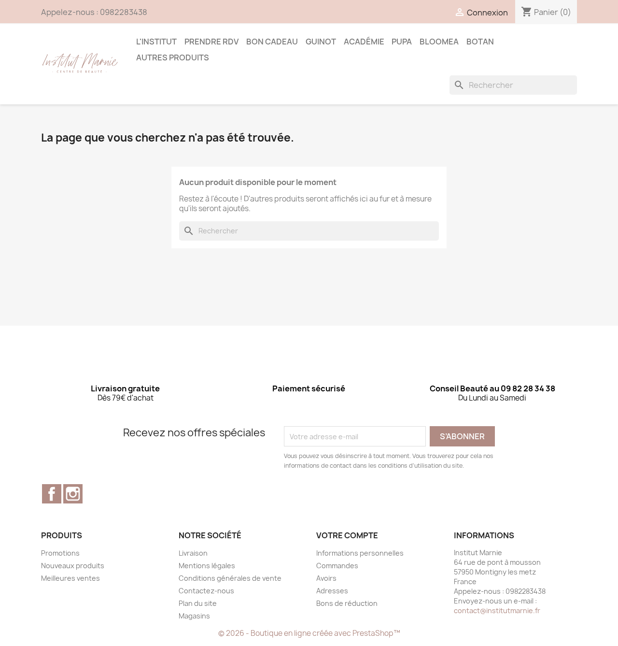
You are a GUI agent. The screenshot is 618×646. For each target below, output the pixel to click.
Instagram (73, 493)
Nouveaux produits (72, 565)
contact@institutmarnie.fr (497, 610)
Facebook (51, 493)
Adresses (332, 590)
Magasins (194, 615)
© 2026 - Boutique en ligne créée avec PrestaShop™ (309, 633)
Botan (480, 41)
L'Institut (156, 41)
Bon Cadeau (272, 41)
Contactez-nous (206, 590)
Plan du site (198, 603)
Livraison (193, 553)
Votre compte (347, 535)
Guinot (321, 41)
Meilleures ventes (70, 578)
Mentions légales (207, 565)
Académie (364, 41)
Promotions (60, 553)
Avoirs (326, 578)
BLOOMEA (439, 41)
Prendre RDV (211, 41)
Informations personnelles (360, 553)
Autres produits (172, 57)
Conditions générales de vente (230, 578)
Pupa (402, 41)
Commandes (337, 565)
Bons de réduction (347, 603)
